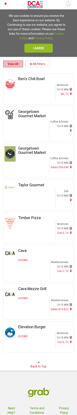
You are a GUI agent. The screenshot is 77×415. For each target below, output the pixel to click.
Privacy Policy (43, 38)
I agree (38, 48)
